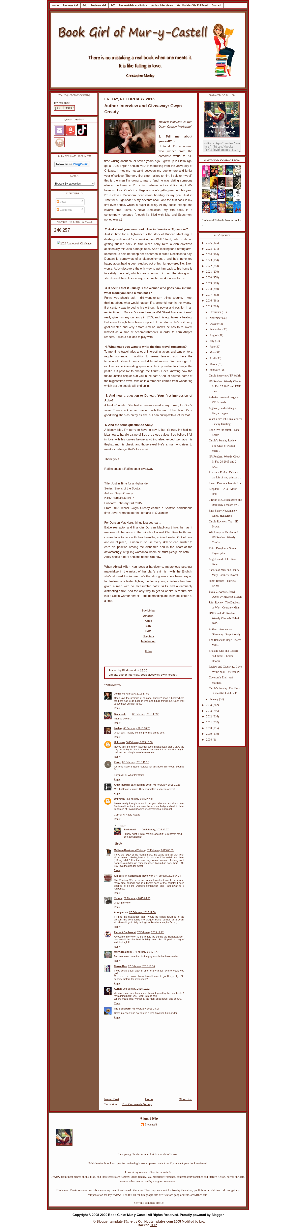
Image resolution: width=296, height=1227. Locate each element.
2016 (209, 300)
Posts (62, 201)
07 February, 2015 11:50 (142, 912)
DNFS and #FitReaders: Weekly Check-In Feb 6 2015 (224, 618)
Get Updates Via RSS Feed (192, 5)
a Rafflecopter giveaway (137, 468)
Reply (117, 708)
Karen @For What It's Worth (129, 775)
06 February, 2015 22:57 (155, 829)
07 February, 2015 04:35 (137, 898)
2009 (209, 733)
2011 (209, 722)
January (214, 699)
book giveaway (150, 674)
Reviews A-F (70, 5)
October (214, 323)
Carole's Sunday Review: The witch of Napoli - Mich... (223, 445)
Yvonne (118, 898)
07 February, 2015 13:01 (146, 952)
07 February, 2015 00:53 (160, 850)
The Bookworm (122, 1008)
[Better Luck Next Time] (222, 174)
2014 (209, 705)
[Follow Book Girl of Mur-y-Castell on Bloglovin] (71, 166)
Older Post (185, 1099)
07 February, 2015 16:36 (141, 966)
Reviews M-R (98, 5)
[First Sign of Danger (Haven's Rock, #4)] (230, 174)
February (215, 369)
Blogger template (109, 1221)
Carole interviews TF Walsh (225, 375)
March (214, 364)
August (214, 335)
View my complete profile (149, 1202)
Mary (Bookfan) (123, 952)
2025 (209, 248)
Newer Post (111, 1099)
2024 (209, 254)
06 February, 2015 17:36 (145, 714)
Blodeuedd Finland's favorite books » (221, 223)
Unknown (119, 742)
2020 (209, 277)
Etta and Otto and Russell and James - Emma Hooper (223, 655)
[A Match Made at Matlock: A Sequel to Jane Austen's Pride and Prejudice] (230, 186)
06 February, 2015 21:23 (166, 784)
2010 (209, 728)
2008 (209, 739)
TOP (153, 1225)
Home (55, 5)
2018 (209, 288)
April (213, 358)
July (212, 341)
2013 (209, 710)
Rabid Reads (133, 814)
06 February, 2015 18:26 (136, 728)
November (216, 317)
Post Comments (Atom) (137, 1104)
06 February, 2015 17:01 (135, 693)
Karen (117, 762)
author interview (129, 674)
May (212, 352)
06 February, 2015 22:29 (139, 799)
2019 (209, 283)
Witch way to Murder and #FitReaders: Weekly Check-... (223, 537)
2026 (209, 242)
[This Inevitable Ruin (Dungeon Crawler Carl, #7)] (207, 198)
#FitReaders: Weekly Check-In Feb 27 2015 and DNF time (225, 386)
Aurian (118, 988)
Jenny (117, 693)
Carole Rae (120, 966)
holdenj (118, 728)
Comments (65, 209)
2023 (209, 260)
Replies (122, 826)
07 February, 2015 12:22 (150, 932)
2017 (209, 294)
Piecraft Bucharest (125, 932)
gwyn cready (169, 674)
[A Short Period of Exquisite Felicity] (207, 186)
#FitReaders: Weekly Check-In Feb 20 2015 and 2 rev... (225, 461)
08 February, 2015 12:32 (136, 988)
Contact (216, 5)
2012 (209, 716)
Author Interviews (162, 5)
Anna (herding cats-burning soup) (133, 784)
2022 (209, 266)
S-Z (113, 5)
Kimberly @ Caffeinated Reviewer (133, 875)
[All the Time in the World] (222, 198)
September (216, 329)
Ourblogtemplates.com (155, 1221)
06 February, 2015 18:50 (139, 742)
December (216, 312)
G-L (85, 5)
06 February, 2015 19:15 (135, 762)
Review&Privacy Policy (133, 5)
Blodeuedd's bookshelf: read (222, 159)
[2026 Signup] (74, 243)
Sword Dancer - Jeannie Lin (225, 483)
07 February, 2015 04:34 (167, 875)
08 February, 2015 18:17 (145, 1008)
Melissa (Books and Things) (130, 850)
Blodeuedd (120, 714)
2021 (209, 271)
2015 (209, 306)
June (212, 346)
